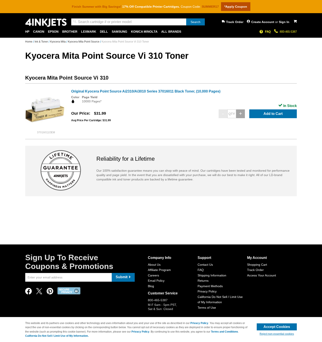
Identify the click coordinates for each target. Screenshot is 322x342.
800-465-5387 (288, 31)
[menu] (161, 32)
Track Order (234, 22)
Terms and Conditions (224, 331)
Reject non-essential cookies (277, 333)
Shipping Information (212, 275)
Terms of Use (207, 307)
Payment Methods (210, 286)
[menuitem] (27, 32)
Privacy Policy (207, 291)
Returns (203, 280)
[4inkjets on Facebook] (28, 292)
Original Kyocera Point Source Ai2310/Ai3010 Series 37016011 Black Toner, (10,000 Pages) (145, 91)
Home (29, 41)
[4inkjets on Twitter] (39, 292)
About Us (154, 264)
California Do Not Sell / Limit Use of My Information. (56, 335)
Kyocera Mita (58, 41)
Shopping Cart (257, 264)
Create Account (263, 22)
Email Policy (156, 280)
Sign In (284, 22)
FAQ (268, 31)
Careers (153, 275)
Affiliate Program (159, 270)
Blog (151, 286)
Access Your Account (261, 275)
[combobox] (138, 21)
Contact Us (205, 264)
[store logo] (46, 22)
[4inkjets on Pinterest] (50, 292)
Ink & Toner (42, 41)
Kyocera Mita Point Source (84, 41)
